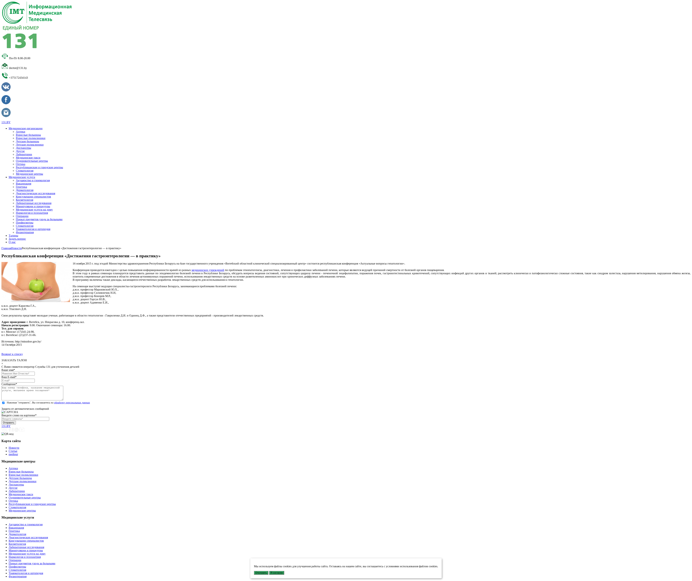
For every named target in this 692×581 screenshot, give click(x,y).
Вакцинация (23, 183)
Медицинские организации (26, 128)
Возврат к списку (12, 354)
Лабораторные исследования (33, 203)
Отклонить (261, 572)
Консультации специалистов (33, 196)
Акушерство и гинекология (33, 180)
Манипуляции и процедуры (33, 206)
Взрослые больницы (28, 134)
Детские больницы (27, 141)
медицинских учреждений (208, 270)
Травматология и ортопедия (33, 229)
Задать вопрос (17, 238)
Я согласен (276, 572)
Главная (6, 248)
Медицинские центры (29, 173)
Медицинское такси (28, 157)
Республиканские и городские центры (39, 167)
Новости (16, 248)
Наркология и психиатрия (32, 212)
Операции (22, 216)
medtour (13, 454)
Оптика (20, 164)
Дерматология (24, 190)
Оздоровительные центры (32, 160)
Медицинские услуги (22, 177)
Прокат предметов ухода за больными (39, 219)
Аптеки (20, 131)
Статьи (13, 451)
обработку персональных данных (72, 402)
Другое (20, 151)
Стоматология (24, 170)
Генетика (21, 186)
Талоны (13, 235)
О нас (12, 242)
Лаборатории (24, 154)
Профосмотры (24, 222)
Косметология (24, 199)
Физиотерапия (25, 232)
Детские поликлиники (30, 144)
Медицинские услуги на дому (34, 209)
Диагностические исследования (35, 193)
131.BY (6, 122)
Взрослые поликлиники (30, 138)
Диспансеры (23, 147)
